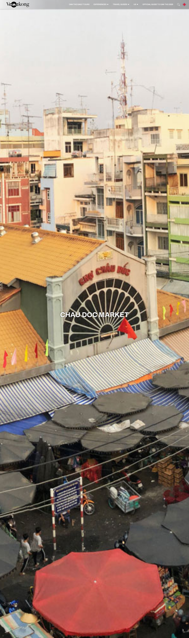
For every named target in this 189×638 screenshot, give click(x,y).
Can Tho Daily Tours (79, 5)
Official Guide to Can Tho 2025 (157, 5)
